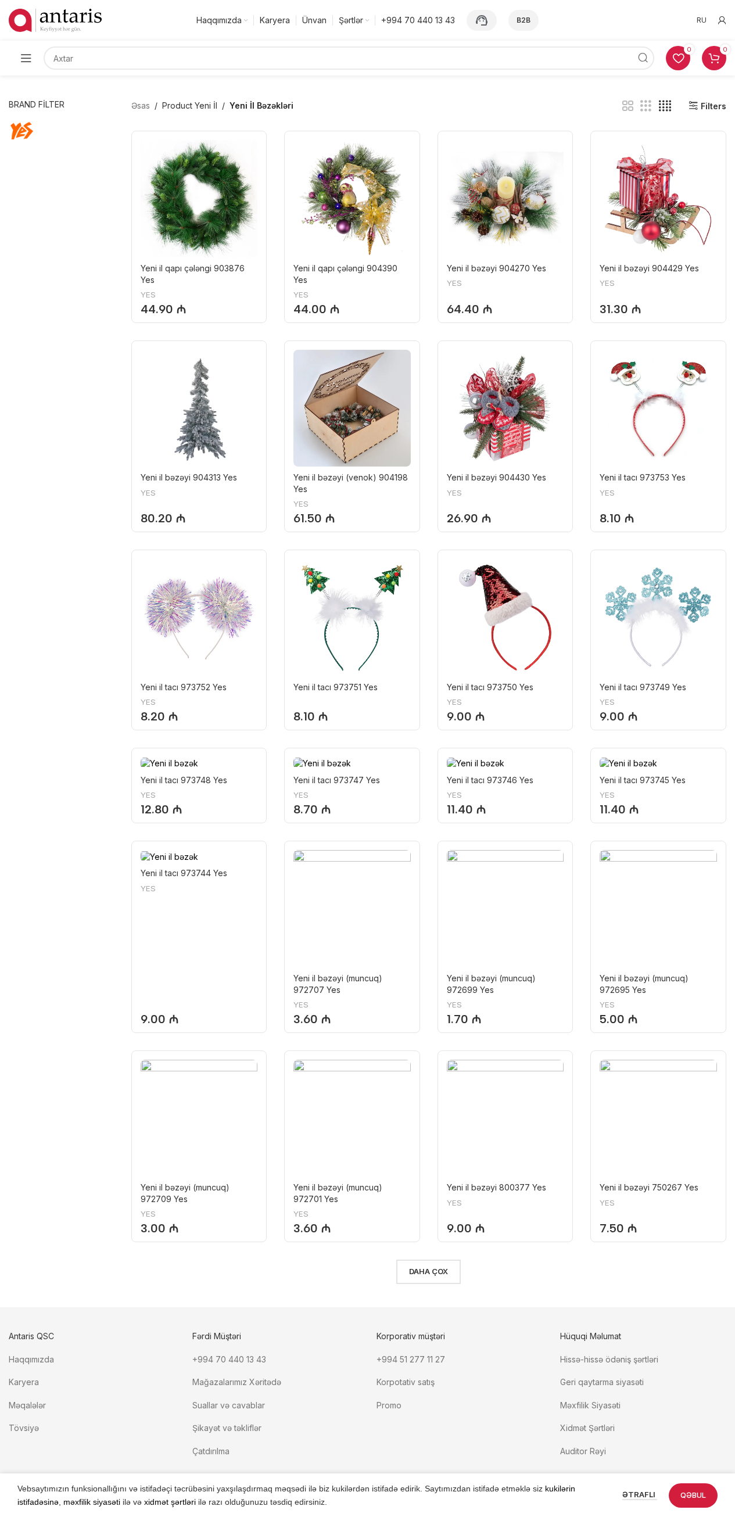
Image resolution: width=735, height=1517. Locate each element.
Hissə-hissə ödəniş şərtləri (609, 1359)
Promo (389, 1405)
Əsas (140, 105)
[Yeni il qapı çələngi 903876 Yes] (199, 198)
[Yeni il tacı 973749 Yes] (658, 617)
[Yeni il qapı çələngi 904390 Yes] (352, 198)
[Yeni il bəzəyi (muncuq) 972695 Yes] (658, 908)
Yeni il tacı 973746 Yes (490, 780)
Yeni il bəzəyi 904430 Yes (496, 477)
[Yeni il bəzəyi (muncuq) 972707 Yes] (352, 908)
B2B (523, 20)
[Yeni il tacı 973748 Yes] (199, 763)
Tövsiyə (24, 1428)
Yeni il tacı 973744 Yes (184, 873)
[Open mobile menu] (26, 58)
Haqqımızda (31, 1359)
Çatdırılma (211, 1451)
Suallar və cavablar (228, 1405)
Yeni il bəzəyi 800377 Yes (496, 1187)
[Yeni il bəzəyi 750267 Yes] (658, 1118)
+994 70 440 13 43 (229, 1359)
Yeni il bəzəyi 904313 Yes (189, 477)
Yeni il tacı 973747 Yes (336, 780)
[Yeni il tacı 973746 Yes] (505, 763)
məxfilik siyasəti (91, 1502)
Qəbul (693, 1495)
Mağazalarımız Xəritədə (236, 1382)
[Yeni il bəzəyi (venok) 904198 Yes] (352, 408)
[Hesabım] (722, 20)
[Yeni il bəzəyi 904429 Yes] (658, 198)
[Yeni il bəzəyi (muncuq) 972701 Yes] (352, 1118)
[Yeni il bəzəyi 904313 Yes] (199, 408)
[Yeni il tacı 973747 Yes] (352, 763)
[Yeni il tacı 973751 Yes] (352, 617)
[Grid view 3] (645, 106)
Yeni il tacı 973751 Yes (335, 687)
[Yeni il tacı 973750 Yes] (505, 617)
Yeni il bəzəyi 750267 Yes (649, 1187)
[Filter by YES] (33, 130)
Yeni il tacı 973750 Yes (490, 687)
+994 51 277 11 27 (411, 1359)
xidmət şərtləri (170, 1502)
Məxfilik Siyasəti (590, 1405)
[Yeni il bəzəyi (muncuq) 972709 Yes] (199, 1118)
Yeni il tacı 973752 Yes (184, 687)
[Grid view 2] (627, 106)
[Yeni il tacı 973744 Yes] (199, 856)
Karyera (24, 1382)
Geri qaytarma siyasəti (602, 1382)
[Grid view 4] (665, 106)
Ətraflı (639, 1494)
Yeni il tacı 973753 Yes (643, 477)
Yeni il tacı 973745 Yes (643, 780)
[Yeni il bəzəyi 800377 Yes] (505, 1118)
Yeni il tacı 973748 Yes (184, 780)
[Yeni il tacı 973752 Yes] (199, 617)
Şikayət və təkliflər (226, 1428)
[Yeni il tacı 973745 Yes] (658, 763)
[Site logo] (55, 19)
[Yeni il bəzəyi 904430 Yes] (505, 408)
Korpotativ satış (406, 1382)
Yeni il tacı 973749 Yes (643, 687)
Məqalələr (27, 1405)
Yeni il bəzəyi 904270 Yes (496, 268)
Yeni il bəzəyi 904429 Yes (649, 268)
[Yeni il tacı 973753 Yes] (658, 408)
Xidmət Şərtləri (588, 1428)
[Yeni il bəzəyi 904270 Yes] (505, 198)
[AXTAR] (642, 58)
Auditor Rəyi (583, 1451)
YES (148, 294)
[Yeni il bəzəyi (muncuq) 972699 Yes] (505, 908)
